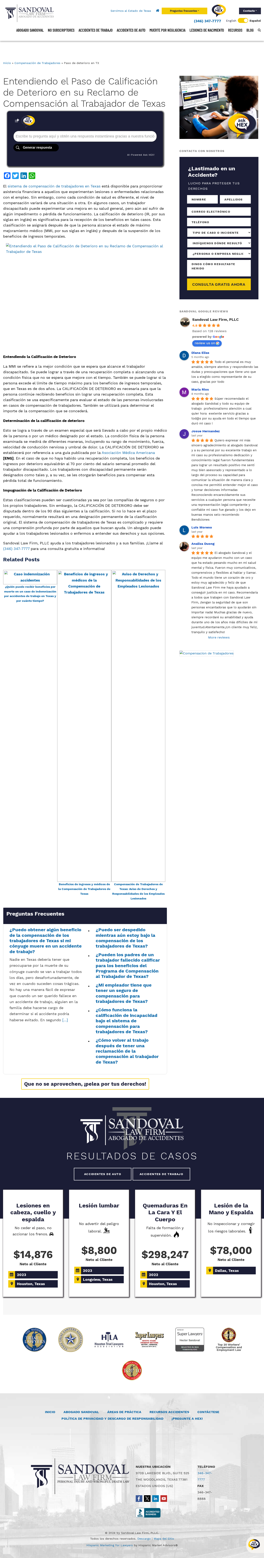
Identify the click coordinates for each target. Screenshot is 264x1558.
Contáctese (208, 1412)
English (231, 20)
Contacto (249, 10)
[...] (65, 1020)
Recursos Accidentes (169, 1412)
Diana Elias (200, 353)
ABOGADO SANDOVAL (81, 1412)
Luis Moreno (201, 527)
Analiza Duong (202, 544)
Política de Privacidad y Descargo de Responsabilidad (112, 1419)
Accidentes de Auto (102, 1174)
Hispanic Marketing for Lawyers (109, 1545)
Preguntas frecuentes (183, 10)
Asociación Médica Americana (128, 452)
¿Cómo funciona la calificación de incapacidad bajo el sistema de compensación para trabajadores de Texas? (126, 1020)
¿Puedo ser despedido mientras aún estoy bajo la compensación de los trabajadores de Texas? (125, 938)
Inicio (7, 63)
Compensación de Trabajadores (37, 63)
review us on (205, 343)
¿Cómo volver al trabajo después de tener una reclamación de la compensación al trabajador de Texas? (127, 1051)
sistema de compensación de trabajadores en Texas (54, 186)
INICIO (50, 1412)
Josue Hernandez (205, 431)
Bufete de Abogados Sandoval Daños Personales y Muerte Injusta (29, 13)
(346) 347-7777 (207, 21)
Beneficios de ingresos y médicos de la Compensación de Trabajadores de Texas (84, 889)
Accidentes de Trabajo (161, 1174)
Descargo (144, 1538)
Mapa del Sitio (164, 1538)
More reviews (219, 637)
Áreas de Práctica (124, 1412)
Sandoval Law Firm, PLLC (215, 319)
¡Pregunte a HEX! (187, 1419)
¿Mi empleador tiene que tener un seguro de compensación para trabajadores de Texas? (124, 993)
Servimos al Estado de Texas (131, 10)
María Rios (200, 389)
